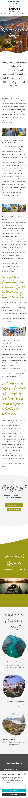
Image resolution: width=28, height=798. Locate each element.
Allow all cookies (14, 790)
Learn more (5, 786)
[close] (25, 774)
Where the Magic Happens (14, 702)
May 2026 (5, 14)
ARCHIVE (23, 14)
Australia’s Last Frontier (14, 662)
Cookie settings (14, 794)
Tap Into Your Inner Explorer (14, 739)
